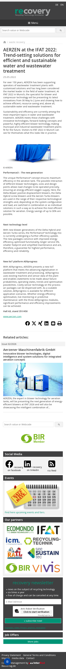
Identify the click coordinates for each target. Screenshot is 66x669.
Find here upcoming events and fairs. (25, 512)
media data (18, 658)
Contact (30, 658)
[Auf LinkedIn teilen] (47, 325)
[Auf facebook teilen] (27, 325)
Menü (34, 23)
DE (56, 4)
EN (62, 4)
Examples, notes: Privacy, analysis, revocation (25, 627)
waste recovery (17, 42)
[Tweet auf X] (34, 325)
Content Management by (15, 662)
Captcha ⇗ (45, 615)
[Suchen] (60, 30)
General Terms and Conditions (39, 655)
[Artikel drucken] (59, 323)
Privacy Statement (11, 655)
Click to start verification (36, 611)
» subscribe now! (33, 620)
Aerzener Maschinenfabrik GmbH (29, 350)
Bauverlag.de (9, 665)
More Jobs (33, 641)
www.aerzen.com (12, 316)
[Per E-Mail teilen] (53, 323)
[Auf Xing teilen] (40, 325)
